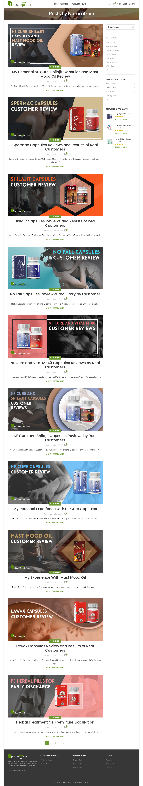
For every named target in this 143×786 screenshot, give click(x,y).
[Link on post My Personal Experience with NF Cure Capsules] (55, 482)
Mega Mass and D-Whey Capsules (123, 126)
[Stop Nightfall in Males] (109, 117)
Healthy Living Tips (112, 50)
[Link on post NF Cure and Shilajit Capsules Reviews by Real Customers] (55, 409)
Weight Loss (110, 66)
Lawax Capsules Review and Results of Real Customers (55, 648)
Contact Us (44, 764)
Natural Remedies (112, 62)
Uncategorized (111, 96)
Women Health (111, 70)
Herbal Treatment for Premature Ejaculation (55, 722)
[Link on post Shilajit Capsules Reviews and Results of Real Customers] (55, 195)
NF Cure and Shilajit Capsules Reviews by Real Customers (55, 438)
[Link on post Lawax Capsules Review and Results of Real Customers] (55, 619)
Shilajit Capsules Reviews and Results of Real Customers (55, 223)
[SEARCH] (132, 27)
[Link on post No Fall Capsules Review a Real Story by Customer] (55, 268)
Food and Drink (111, 46)
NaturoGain (81, 13)
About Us (109, 760)
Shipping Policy (78, 760)
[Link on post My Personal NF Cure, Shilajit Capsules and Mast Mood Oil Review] (55, 45)
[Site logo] (19, 3)
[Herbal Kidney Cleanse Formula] (109, 143)
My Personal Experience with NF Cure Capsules (55, 508)
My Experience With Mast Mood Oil (55, 577)
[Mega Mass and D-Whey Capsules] (109, 129)
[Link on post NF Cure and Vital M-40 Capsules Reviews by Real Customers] (55, 336)
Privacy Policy (78, 764)
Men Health (55, 67)
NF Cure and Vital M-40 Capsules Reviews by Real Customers (55, 365)
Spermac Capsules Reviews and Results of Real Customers (55, 147)
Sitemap (86, 782)
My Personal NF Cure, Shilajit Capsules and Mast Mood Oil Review (55, 74)
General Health (111, 88)
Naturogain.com (63, 782)
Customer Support (46, 760)
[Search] (109, 4)
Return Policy (77, 768)
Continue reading (55, 90)
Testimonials (110, 764)
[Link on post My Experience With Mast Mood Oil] (55, 551)
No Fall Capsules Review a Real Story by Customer (55, 294)
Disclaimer (109, 768)
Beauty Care (110, 42)
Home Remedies (111, 54)
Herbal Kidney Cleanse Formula (123, 140)
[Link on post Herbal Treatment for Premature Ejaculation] (55, 696)
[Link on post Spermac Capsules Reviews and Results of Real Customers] (55, 118)
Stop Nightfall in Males (123, 114)
